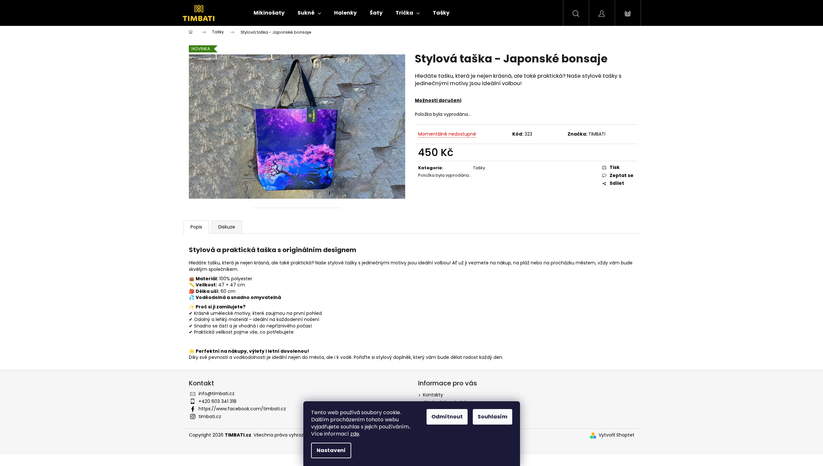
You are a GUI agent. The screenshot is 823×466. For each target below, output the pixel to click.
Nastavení (331, 450)
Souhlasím (492, 416)
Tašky (479, 168)
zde (354, 434)
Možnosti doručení (438, 100)
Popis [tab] (196, 227)
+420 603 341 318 (217, 401)
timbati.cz (210, 416)
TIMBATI (596, 134)
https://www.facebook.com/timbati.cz (242, 408)
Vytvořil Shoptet (616, 435)
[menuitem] (269, 13)
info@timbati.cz (216, 393)
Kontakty (433, 395)
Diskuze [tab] (226, 227)
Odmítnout (447, 416)
